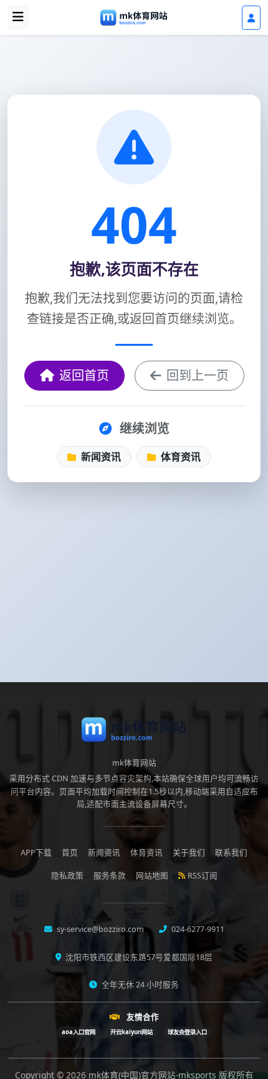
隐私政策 (67, 875)
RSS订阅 (203, 875)
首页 (70, 852)
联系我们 (231, 852)
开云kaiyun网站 (131, 1032)
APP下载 (36, 852)
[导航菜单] (18, 17)
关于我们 (189, 852)
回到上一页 (197, 375)
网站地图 (152, 875)
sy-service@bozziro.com (99, 929)
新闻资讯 (100, 456)
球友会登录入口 (187, 1032)
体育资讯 (179, 456)
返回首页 (84, 375)
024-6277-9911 (197, 929)
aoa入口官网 (78, 1032)
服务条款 (109, 875)
